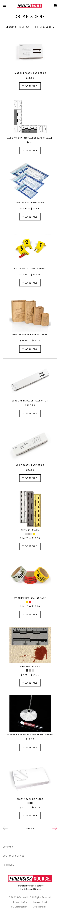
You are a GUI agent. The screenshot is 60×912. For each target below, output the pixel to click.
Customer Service (14, 856)
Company (8, 847)
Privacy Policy (20, 902)
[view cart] (54, 5)
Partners (8, 865)
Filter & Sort (43, 27)
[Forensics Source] (29, 6)
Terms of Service (41, 902)
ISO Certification (19, 906)
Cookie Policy (39, 906)
